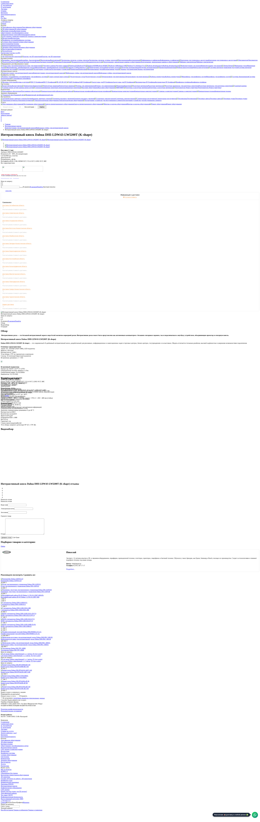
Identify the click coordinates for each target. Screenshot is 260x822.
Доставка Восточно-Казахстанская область (17, 228)
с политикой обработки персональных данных (28, 698)
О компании (5, 2)
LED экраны (5, 790)
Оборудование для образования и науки (14, 746)
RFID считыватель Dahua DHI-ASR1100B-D (16, 626)
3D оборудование (7, 742)
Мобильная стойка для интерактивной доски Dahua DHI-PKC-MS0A (25, 645)
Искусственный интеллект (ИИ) (12, 799)
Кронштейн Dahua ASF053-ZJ (11, 581)
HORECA (4, 771)
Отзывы (3, 11)
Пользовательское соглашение (11, 711)
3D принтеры (5, 777)
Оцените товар (6, 516)
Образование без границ (9, 773)
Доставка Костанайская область (13, 259)
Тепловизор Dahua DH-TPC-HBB (12, 650)
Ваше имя (4, 505)
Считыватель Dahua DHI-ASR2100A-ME (15, 610)
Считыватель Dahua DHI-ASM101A (13, 604)
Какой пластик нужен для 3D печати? (14, 791)
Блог (2, 16)
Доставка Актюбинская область (13, 205)
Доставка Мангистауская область (13, 274)
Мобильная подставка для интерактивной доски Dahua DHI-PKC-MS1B (26, 639)
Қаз (5, 18)
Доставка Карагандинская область (14, 251)
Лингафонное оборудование (10, 740)
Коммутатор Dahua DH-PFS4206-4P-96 (14, 683)
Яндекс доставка (8, 304)
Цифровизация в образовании (11, 788)
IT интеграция (6, 7)
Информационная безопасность (12, 797)
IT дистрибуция (6, 5)
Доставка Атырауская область (12, 220)
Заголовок (4, 512)
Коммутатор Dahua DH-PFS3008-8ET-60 (15, 666)
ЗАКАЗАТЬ (8, 191)
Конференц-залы (6, 780)
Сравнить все (29, 575)
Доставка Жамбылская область (13, 236)
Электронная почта (7, 508)
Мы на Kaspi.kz (6, 769)
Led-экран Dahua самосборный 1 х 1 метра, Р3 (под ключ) (21, 661)
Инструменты (5, 762)
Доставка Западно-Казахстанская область (16, 243)
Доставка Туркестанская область (13, 297)
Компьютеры (5, 758)
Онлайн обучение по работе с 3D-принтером (16, 779)
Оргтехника (5, 757)
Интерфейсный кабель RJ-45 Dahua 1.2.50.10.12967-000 (20, 597)
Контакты (4, 13)
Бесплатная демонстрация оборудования (15, 775)
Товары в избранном (20, 810)
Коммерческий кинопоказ (10, 782)
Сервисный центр (7, 3)
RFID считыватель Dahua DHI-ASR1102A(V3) (17, 621)
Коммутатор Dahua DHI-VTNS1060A (14, 677)
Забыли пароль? (6, 115)
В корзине (36, 187)
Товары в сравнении (35, 810)
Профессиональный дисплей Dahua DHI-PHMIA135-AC (20, 634)
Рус (2, 18)
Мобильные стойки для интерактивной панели (52, 128)
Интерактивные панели (13, 126)
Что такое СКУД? (7, 795)
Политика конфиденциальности (12, 709)
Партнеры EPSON (7, 784)
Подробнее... (70, 569)
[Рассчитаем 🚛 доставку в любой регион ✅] (255, 815)
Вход (2, 111)
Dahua (7, 395)
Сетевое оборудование (8, 755)
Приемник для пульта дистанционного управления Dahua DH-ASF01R (25, 591)
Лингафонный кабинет (9, 793)
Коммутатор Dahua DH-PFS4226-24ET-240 (15, 672)
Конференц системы (8, 753)
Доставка (4, 9)
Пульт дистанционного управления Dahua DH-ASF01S (20, 586)
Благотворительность (8, 14)
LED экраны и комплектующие (12, 749)
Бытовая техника (7, 744)
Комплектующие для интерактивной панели (20, 128)
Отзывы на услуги (7, 731)
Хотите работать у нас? (9, 733)
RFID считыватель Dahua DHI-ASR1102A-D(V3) (18, 615)
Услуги (3, 764)
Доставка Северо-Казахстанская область (16, 289)
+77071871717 (6, 22)
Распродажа (5, 766)
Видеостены (5, 751)
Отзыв (3, 534)
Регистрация (5, 113)
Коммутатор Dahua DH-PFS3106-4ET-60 (15, 688)
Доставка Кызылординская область (14, 266)
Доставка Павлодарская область (13, 281)
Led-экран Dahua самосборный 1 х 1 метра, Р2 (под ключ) (21, 656)
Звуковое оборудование (9, 760)
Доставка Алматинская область (13, 213)
